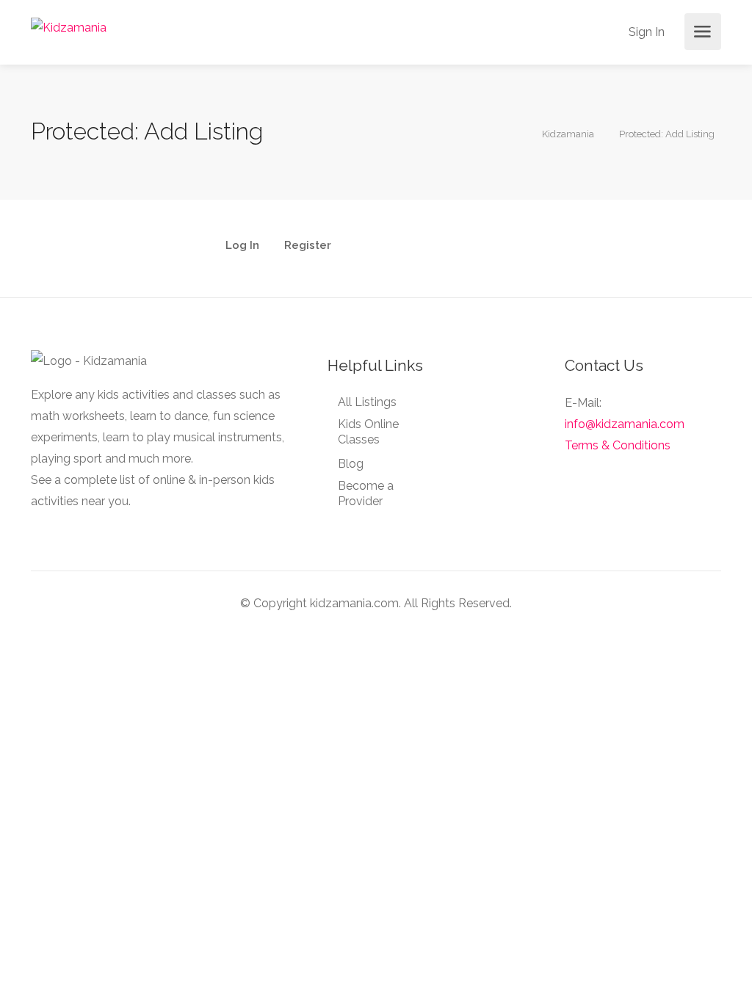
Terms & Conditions (617, 445)
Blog (351, 464)
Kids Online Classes (368, 431)
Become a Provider (366, 493)
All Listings (367, 402)
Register (307, 246)
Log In (242, 246)
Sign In (645, 32)
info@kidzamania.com (624, 424)
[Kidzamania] (68, 27)
